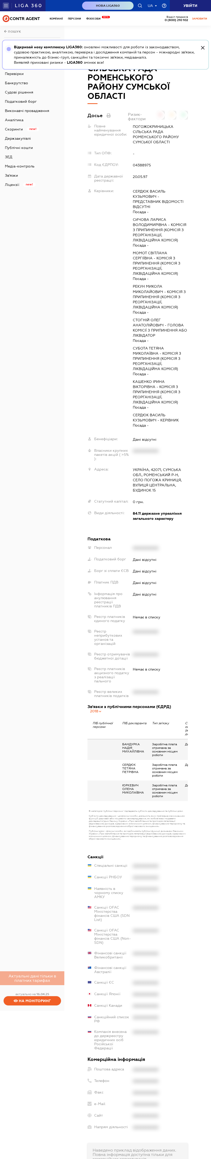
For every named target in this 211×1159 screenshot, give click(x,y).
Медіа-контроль (19, 166)
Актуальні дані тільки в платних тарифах (32, 978)
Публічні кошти (19, 148)
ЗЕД (8, 157)
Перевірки (14, 74)
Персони (74, 18)
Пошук (14, 31)
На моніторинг (34, 1001)
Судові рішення (19, 92)
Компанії (56, 18)
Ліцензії (12, 185)
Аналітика (14, 120)
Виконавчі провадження (27, 111)
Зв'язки (11, 175)
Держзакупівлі (18, 138)
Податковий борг (21, 101)
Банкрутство (16, 83)
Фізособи (94, 18)
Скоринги (14, 129)
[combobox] (96, 711)
